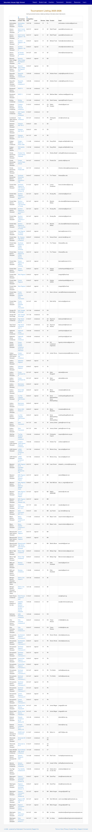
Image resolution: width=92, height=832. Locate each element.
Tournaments (27, 829)
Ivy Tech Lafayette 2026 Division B (21, 398)
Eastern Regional (20, 532)
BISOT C (20, 94)
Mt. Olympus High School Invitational (21, 238)
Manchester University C (21, 404)
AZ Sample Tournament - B (21, 54)
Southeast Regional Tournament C (21, 689)
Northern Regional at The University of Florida (21, 203)
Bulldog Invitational (21, 101)
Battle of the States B (21, 578)
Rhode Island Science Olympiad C (21, 712)
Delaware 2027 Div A (21, 136)
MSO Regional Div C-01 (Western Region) (21, 477)
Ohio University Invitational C (21, 629)
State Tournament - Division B (21, 813)
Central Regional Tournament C (21, 701)
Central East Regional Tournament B (21, 660)
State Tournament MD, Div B (21, 506)
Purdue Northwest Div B (21, 373)
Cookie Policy (73, 829)
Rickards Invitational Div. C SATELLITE (21, 727)
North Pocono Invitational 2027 (21, 597)
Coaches (51, 2)
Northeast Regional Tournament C (21, 677)
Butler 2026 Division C (21, 410)
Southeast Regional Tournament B (21, 683)
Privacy (66, 829)
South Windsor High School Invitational (22, 751)
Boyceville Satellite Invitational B (21, 75)
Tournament (59, 2)
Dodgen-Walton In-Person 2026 (21, 142)
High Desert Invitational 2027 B (21, 320)
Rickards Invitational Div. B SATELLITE (21, 719)
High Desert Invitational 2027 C (21, 326)
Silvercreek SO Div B (22, 738)
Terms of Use (59, 829)
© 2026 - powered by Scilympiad (13, 829)
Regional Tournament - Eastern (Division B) (21, 794)
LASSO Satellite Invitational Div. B (21, 451)
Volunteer (68, 2)
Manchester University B (21, 384)
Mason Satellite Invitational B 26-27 (21, 519)
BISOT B (20, 88)
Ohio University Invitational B (21, 621)
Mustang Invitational (21, 563)
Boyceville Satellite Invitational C (21, 82)
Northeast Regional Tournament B (21, 671)
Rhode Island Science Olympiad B (21, 707)
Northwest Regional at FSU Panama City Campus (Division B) (21, 188)
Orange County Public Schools (21, 162)
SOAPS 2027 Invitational (21, 733)
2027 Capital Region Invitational (21, 113)
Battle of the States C (21, 587)
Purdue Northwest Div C (21, 379)
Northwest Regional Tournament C (21, 654)
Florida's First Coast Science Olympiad (21, 154)
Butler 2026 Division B (21, 390)
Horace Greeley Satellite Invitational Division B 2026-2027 (21, 346)
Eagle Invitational (21, 118)
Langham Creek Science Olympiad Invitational (21, 444)
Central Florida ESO (21, 168)
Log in (84, 2)
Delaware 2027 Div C (21, 124)
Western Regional (20, 538)
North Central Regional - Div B (21, 30)
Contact (86, 829)
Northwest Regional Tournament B (21, 648)
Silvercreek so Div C (21, 744)
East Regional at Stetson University (21, 232)
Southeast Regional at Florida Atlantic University (21, 246)
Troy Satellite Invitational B (21, 769)
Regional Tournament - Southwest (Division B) (21, 779)
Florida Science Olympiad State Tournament (21, 295)
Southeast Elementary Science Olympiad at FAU (21, 179)
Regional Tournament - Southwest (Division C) (21, 786)
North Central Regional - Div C (21, 36)
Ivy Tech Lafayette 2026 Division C (21, 417)
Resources (77, 2)
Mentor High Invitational (21, 551)
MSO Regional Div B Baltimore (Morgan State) (21, 486)
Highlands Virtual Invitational (21, 332)
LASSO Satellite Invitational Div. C (21, 459)
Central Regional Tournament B (21, 695)
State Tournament (21, 423)
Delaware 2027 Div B (21, 130)
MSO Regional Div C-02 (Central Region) (21, 494)
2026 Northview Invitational (21, 615)
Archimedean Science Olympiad (21, 24)
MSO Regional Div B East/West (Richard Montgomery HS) (21, 468)
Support (35, 2)
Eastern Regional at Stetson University (21, 263)
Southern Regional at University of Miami (21, 211)
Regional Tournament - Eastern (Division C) (21, 807)
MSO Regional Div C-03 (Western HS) (21, 500)
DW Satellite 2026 (21, 148)
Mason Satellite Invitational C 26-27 (21, 526)
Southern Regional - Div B (21, 42)
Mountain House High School (14, 2)
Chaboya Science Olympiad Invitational (21, 107)
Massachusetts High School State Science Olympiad (22, 546)
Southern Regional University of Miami (21, 196)
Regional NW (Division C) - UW (21, 800)
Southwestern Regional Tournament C (21, 642)
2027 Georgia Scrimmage (21, 311)
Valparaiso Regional (20, 361)
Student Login (43, 2)
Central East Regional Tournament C (21, 665)
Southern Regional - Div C (21, 48)
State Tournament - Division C (21, 819)
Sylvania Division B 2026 (20, 757)
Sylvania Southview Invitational (21, 764)
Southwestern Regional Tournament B (21, 636)
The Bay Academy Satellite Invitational (21, 436)
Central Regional (20, 269)
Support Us (35, 829)
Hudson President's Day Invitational (21, 355)
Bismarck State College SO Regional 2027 (21, 61)
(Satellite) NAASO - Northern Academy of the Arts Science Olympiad (21, 606)
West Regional (22, 274)
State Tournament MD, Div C (21, 512)
